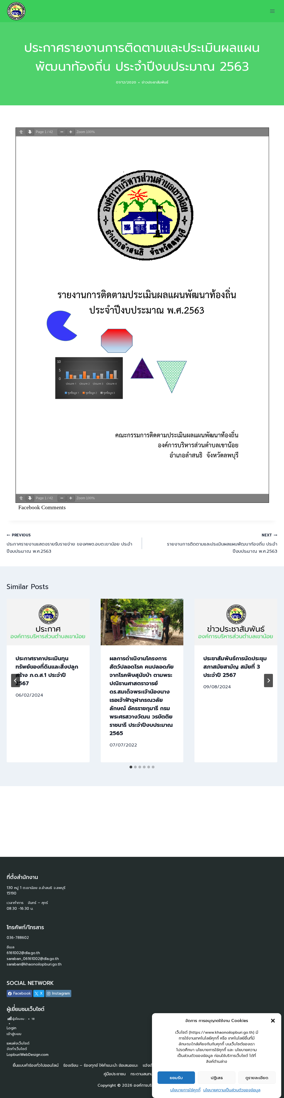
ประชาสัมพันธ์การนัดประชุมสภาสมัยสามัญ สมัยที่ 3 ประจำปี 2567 (235, 666)
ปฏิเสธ (217, 1078)
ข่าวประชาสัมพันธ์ (155, 82)
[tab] (131, 767)
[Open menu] (272, 11)
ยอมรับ (176, 1078)
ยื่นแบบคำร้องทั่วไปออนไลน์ (36, 1065)
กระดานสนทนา (142, 1074)
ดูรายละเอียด (256, 1078)
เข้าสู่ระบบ (14, 1033)
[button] (273, 1020)
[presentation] (48, 622)
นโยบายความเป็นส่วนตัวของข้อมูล (231, 1090)
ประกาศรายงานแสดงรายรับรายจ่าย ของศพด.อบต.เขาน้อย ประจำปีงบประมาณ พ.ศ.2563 (69, 544)
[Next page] (30, 132)
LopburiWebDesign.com (28, 1054)
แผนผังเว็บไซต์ (19, 1043)
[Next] (268, 680)
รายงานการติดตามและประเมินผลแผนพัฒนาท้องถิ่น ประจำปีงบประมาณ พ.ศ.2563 (222, 544)
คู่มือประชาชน (115, 1074)
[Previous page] (21, 132)
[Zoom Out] (62, 132)
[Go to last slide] (15, 680)
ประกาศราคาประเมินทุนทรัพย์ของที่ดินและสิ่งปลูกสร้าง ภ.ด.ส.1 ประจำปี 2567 (47, 670)
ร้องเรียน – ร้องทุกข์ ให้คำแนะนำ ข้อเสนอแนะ (100, 1065)
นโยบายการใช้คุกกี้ (185, 1090)
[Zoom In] (71, 132)
